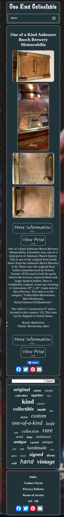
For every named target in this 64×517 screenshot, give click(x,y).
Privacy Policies (33, 489)
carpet (49, 390)
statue (37, 390)
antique (20, 442)
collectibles (21, 395)
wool (19, 437)
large (30, 437)
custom (38, 416)
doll (14, 449)
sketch (24, 417)
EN (30, 501)
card (22, 449)
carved (34, 442)
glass (51, 411)
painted (41, 403)
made (41, 409)
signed (36, 454)
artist (16, 433)
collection (30, 431)
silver (49, 396)
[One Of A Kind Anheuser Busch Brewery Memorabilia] (33, 66)
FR (36, 501)
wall (14, 463)
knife (50, 423)
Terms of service (33, 495)
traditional (43, 437)
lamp (52, 449)
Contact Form (33, 483)
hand (27, 461)
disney (51, 455)
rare (47, 430)
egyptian (37, 395)
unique (47, 442)
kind (28, 401)
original (22, 389)
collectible (23, 409)
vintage (46, 461)
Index (33, 477)
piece (14, 455)
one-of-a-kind (27, 423)
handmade (37, 447)
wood (23, 455)
